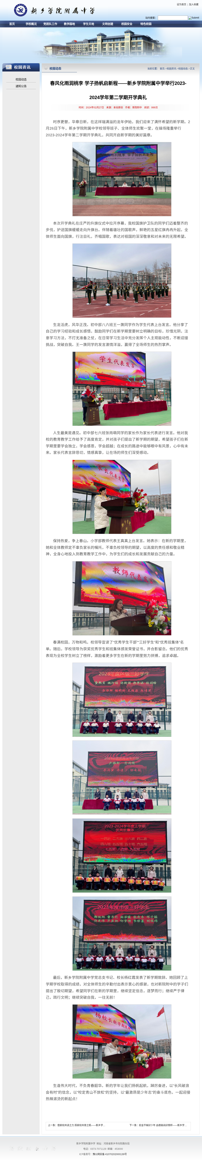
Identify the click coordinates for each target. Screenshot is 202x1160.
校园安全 (126, 23)
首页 (12, 23)
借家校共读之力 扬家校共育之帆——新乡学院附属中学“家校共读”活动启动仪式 (98, 1125)
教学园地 (69, 23)
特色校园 (146, 23)
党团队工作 (50, 23)
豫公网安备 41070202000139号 (110, 1154)
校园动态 (21, 79)
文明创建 (107, 23)
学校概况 (31, 23)
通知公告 (21, 86)
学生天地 (88, 23)
